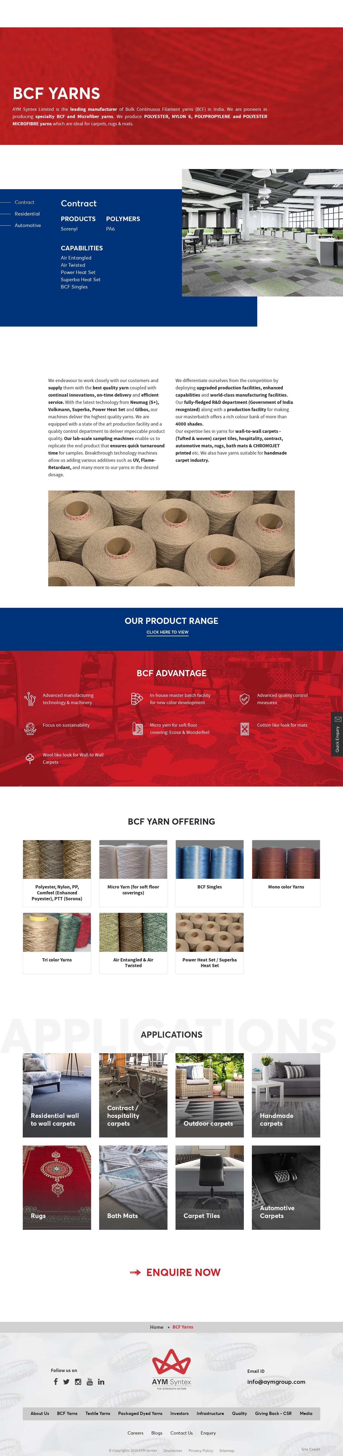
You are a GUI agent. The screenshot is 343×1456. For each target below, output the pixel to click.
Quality (239, 1413)
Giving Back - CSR (273, 1413)
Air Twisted (73, 265)
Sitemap (226, 1450)
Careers (135, 1433)
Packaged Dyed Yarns (140, 1413)
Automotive (28, 225)
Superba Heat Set (81, 279)
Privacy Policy (201, 1450)
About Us (40, 1413)
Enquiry (208, 1433)
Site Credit (310, 1449)
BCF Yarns (67, 1413)
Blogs (156, 1433)
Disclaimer (172, 1450)
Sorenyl (69, 229)
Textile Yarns (97, 1413)
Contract (25, 202)
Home (156, 1327)
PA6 (110, 229)
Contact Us (181, 1433)
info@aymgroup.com (276, 1381)
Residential (27, 214)
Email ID (255, 1371)
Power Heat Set (78, 272)
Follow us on (64, 1370)
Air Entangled (76, 258)
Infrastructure (210, 1413)
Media (306, 1413)
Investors (179, 1413)
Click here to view (168, 632)
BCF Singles (74, 287)
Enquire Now (183, 1272)
